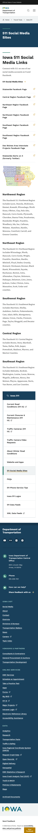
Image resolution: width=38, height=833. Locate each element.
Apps (5, 688)
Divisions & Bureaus (11, 624)
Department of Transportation (9, 11)
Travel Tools (18, 20)
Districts (6, 619)
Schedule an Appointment (13, 679)
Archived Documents (11, 797)
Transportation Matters (12, 628)
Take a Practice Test (11, 683)
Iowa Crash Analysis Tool (16, 776)
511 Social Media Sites (13, 82)
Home (7, 20)
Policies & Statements (12, 785)
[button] (29, 830)
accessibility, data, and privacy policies (18, 827)
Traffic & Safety (9, 744)
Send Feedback (9, 821)
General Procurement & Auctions (16, 658)
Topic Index (7, 641)
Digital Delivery (9, 763)
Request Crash (11, 755)
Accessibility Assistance (13, 718)
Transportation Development (15, 662)
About (5, 611)
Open (9, 759)
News (5, 632)
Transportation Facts (11, 739)
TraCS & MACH (9, 781)
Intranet (8, 710)
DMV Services (8, 675)
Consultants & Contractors (14, 654)
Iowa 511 (29, 20)
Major (9, 705)
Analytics (6, 731)
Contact (6, 615)
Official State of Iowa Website (12, 2)
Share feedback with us (20, 592)
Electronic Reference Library (15, 714)
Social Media (8, 607)
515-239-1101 (14, 579)
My (6, 696)
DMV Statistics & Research (14, 772)
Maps (5, 789)
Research (6, 735)
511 (5, 701)
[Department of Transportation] (8, 8)
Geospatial (7, 768)
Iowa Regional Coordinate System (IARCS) (17, 749)
